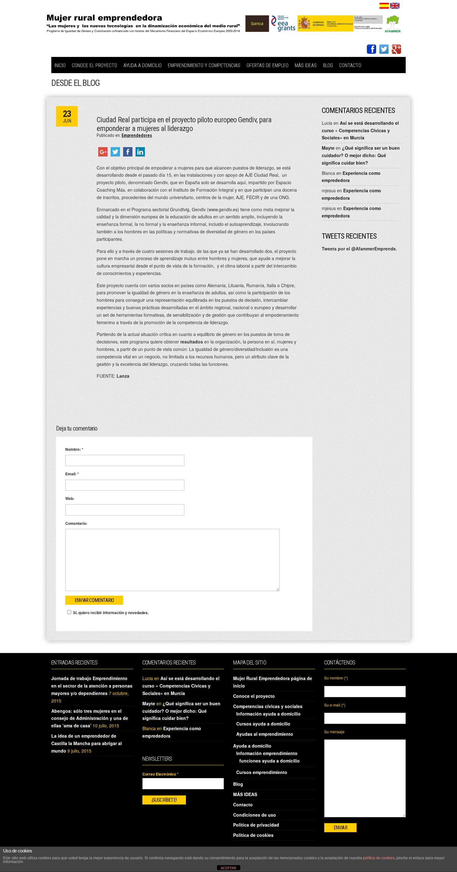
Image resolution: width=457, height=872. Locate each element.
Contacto (350, 65)
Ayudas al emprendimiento (264, 734)
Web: (69, 498)
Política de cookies (253, 835)
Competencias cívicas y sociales (267, 706)
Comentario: (76, 523)
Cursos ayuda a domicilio (263, 723)
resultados (191, 341)
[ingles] (394, 5)
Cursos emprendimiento (261, 772)
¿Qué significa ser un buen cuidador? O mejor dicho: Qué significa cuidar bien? (361, 155)
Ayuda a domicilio (142, 65)
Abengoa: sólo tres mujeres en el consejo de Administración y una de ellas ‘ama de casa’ (89, 718)
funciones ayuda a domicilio (269, 761)
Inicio (60, 65)
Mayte (328, 148)
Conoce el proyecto (94, 65)
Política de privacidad (256, 825)
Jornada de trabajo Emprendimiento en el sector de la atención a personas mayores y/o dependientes (91, 685)
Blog (328, 65)
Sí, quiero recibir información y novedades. (111, 612)
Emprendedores (137, 135)
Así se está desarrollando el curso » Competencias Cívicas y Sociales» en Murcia (360, 130)
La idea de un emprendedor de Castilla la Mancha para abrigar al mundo (86, 743)
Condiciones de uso (254, 815)
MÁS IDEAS (306, 65)
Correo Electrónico (160, 774)
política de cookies (379, 858)
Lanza (123, 376)
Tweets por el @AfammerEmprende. (359, 248)
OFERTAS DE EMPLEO (268, 65)
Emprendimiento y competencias (204, 65)
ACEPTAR (228, 868)
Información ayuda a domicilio (268, 714)
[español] (384, 5)
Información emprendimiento (267, 753)
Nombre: (74, 449)
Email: (72, 474)
